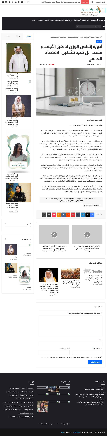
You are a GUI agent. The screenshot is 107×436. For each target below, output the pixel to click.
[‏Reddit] (68, 215)
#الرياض (30, 388)
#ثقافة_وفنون (11, 391)
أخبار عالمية (77, 20)
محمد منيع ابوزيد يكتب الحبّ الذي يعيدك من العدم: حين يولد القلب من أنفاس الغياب (12, 86)
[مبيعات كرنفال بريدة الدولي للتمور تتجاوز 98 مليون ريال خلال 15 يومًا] (70, 273)
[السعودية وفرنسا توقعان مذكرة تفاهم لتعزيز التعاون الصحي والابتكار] (64, 403)
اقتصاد (93, 37)
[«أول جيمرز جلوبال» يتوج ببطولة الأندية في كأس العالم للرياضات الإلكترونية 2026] (53, 404)
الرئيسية (102, 20)
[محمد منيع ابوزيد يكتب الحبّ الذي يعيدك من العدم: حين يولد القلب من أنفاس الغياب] (30, 81)
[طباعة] (44, 215)
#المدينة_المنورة (14, 388)
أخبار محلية (94, 20)
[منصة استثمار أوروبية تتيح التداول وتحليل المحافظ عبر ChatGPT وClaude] (53, 396)
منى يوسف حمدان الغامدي (26, 413)
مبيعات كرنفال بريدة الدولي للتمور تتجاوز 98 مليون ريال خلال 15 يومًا (71, 283)
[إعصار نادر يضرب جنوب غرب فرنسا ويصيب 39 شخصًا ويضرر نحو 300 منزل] (64, 396)
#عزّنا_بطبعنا (23, 395)
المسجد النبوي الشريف (27, 402)
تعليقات (7, 36)
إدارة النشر (99, 64)
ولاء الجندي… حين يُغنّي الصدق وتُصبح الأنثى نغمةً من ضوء (11, 176)
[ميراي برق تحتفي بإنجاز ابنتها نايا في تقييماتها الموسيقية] (42, 406)
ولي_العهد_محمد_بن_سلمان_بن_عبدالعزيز (21, 416)
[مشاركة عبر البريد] (49, 215)
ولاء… (29, 287)
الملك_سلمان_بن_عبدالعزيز (10, 402)
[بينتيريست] (73, 215)
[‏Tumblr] (78, 215)
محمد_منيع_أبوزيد (28, 409)
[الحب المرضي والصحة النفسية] (18, 58)
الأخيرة (18, 36)
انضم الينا (40, 20)
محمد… (28, 253)
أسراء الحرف (30, 399)
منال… (15, 257)
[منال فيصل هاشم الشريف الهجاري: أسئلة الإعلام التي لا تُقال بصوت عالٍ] (18, 106)
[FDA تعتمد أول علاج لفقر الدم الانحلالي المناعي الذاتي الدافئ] (42, 396)
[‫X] (87, 215)
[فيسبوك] (92, 215)
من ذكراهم (68, 20)
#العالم (23, 388)
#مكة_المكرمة (13, 395)
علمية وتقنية (59, 20)
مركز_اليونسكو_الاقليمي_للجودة (12, 409)
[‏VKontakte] (63, 215)
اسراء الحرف (76, 432)
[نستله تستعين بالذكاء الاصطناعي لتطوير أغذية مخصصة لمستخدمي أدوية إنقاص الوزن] (92, 271)
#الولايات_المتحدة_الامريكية (25, 391)
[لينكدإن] (83, 215)
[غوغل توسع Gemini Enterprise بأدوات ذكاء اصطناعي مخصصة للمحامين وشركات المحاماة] (53, 389)
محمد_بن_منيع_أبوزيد (91, 205)
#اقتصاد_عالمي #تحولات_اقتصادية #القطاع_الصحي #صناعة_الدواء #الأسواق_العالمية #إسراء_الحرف (70, 200)
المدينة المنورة (20, 399)
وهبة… (15, 275)
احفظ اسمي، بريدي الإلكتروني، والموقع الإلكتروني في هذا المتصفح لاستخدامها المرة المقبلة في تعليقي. (71, 357)
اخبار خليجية (85, 20)
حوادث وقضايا (49, 20)
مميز (62, 432)
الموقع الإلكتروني (64, 348)
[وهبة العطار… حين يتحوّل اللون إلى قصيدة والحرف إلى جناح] (18, 192)
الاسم (100, 339)
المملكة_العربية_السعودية (26, 406)
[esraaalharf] (92, 11)
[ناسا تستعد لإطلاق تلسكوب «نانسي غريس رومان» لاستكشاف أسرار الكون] (42, 389)
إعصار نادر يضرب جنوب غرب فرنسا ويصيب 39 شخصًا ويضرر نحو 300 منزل (60, 2)
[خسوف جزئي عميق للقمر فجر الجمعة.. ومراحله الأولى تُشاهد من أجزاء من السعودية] (64, 389)
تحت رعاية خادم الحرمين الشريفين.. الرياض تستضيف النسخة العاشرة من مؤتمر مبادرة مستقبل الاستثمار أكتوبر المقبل (49, 288)
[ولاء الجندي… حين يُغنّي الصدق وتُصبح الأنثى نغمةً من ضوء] (18, 151)
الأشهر (28, 36)
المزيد (33, 20)
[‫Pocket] (54, 215)
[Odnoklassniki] (59, 215)
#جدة (31, 395)
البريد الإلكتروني (97, 348)
